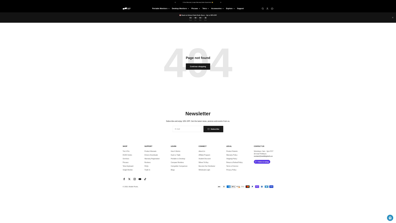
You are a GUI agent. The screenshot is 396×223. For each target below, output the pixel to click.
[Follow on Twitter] (129, 179)
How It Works (175, 151)
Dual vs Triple (175, 155)
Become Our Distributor (207, 166)
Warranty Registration (152, 159)
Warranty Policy (231, 155)
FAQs (146, 166)
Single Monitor (128, 170)
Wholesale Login (204, 170)
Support (240, 8)
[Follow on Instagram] (134, 179)
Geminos (126, 159)
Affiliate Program (204, 155)
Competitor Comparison (179, 166)
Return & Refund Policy (234, 162)
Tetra (204, 8)
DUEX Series (127, 155)
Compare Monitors (177, 162)
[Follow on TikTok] (145, 179)
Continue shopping (198, 67)
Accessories (216, 8)
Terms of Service (232, 166)
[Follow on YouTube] (139, 179)
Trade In (147, 170)
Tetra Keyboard (128, 166)
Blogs (173, 170)
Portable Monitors (159, 8)
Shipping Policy (231, 159)
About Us (202, 151)
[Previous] (175, 2)
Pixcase (194, 8)
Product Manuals (150, 151)
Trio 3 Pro (126, 151)
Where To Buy (203, 162)
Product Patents (232, 151)
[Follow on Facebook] (124, 179)
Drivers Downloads (151, 155)
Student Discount (205, 159)
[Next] (220, 2)
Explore (229, 8)
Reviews (147, 162)
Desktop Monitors (179, 8)
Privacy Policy (231, 170)
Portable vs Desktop (178, 159)
